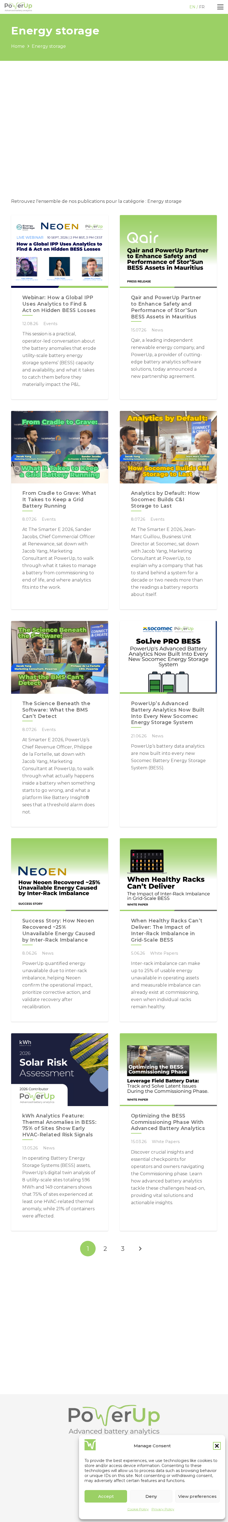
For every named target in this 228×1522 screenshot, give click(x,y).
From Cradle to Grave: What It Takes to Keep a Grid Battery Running (59, 499)
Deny (151, 1496)
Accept (106, 1496)
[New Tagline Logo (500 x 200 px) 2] (18, 7)
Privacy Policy (163, 1509)
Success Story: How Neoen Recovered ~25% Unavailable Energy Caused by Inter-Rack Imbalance (58, 930)
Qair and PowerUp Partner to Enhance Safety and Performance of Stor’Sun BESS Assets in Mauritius (166, 307)
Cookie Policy (138, 1509)
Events (50, 323)
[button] (217, 1446)
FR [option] (202, 6)
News (157, 330)
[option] (202, 7)
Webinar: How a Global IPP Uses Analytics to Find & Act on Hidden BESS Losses (59, 304)
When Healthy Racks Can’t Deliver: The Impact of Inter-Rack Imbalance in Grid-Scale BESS (166, 930)
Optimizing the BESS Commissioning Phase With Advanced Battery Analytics (168, 1122)
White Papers (164, 953)
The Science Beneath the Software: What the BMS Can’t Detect (56, 709)
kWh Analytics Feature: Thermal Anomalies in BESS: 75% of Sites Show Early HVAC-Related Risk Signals (59, 1125)
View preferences (197, 1496)
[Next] (140, 1248)
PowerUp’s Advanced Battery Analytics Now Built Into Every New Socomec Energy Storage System (168, 712)
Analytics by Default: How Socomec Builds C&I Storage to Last (165, 499)
